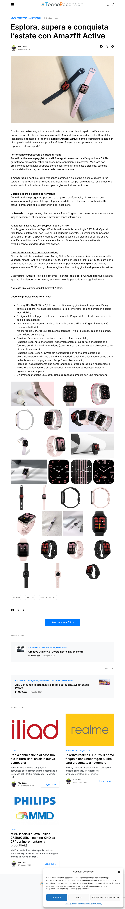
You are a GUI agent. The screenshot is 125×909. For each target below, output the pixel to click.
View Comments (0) (61, 622)
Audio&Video (34, 647)
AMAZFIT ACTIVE (47, 597)
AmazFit (30, 597)
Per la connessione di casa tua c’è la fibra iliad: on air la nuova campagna (33, 758)
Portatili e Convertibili (50, 681)
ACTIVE (16, 597)
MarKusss (22, 46)
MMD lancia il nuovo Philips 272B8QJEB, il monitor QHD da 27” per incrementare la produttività (33, 839)
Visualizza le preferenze (105, 897)
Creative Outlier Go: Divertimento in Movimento (56, 651)
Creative (45, 647)
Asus (30, 681)
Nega (79, 897)
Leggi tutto (50, 784)
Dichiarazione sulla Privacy (90, 904)
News (13, 18)
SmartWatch (35, 18)
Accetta (56, 897)
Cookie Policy (71, 904)
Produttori (22, 18)
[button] (118, 871)
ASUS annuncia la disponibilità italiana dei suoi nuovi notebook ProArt (52, 686)
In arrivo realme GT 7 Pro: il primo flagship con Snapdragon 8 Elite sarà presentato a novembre (90, 758)
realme (86, 751)
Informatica (21, 681)
